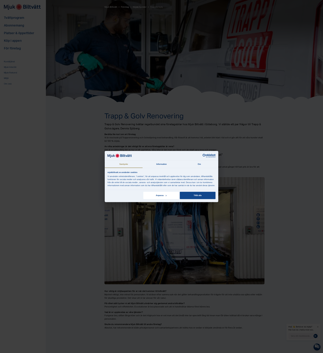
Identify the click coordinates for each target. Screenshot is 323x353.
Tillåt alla (197, 195)
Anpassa (160, 195)
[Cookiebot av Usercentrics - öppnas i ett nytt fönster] (204, 156)
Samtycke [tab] (123, 164)
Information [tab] (161, 164)
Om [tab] (199, 164)
